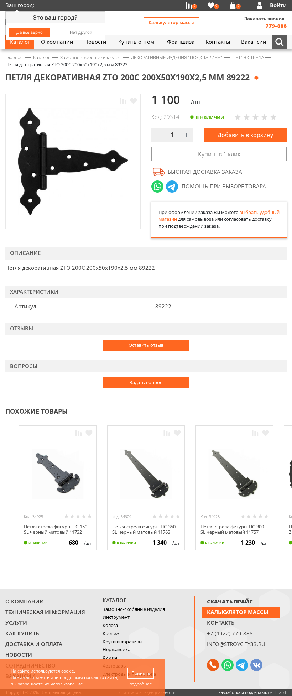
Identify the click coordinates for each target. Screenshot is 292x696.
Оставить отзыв (146, 345)
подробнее (140, 684)
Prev (269, 410)
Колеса (110, 625)
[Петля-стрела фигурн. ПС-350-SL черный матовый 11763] (146, 474)
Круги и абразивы (122, 641)
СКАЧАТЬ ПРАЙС (230, 601)
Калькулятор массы (171, 22)
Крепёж (111, 633)
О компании (24, 601)
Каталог (114, 600)
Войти (278, 5)
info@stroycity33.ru (236, 644)
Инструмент (116, 617)
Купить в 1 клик (219, 154)
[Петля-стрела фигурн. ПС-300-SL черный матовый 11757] (234, 474)
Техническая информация (45, 612)
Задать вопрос (146, 382)
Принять (140, 673)
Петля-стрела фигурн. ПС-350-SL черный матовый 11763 (144, 529)
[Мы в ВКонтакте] (256, 665)
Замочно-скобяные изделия (134, 609)
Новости (18, 654)
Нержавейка (116, 649)
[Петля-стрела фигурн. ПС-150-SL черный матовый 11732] (58, 474)
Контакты (221, 622)
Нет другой (81, 32)
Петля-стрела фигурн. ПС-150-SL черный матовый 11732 (56, 529)
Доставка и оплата (33, 644)
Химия (110, 657)
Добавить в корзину (245, 135)
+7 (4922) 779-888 (230, 633)
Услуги (16, 622)
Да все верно (29, 32)
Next (283, 410)
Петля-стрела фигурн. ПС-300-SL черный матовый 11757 (232, 529)
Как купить (22, 633)
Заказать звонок (264, 18)
